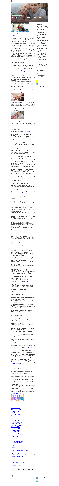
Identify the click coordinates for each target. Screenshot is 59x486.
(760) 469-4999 (13, 35)
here (24, 71)
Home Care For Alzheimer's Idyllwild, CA (16, 409)
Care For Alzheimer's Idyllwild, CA (15, 431)
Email (33, 469)
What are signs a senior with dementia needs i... (42, 72)
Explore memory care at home (15, 363)
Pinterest (29, 469)
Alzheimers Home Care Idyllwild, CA (15, 408)
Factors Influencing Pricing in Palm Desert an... (42, 41)
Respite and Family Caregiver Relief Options (42, 52)
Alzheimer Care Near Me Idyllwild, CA (15, 427)
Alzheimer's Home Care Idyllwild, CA (15, 415)
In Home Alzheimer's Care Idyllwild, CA (16, 428)
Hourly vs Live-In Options (40, 42)
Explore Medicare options (28, 347)
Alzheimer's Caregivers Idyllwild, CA (15, 418)
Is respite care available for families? (41, 75)
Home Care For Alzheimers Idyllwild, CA (16, 416)
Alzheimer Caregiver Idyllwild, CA (15, 424)
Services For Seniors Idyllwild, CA (15, 412)
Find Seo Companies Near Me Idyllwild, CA (16, 442)
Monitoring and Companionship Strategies (42, 45)
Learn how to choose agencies (20, 373)
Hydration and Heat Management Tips (41, 46)
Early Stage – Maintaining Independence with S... (42, 27)
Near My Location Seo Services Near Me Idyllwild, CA (17, 441)
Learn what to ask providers (28, 336)
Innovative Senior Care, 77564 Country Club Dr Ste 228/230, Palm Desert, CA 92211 (23, 326)
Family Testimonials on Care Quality (41, 51)
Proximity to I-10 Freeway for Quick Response (42, 61)
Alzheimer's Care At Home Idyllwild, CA (16, 411)
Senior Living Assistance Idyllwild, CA (15, 410)
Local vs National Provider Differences (41, 49)
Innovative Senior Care (39, 24)
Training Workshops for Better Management (42, 53)
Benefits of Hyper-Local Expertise (41, 50)
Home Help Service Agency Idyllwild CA (17, 15)
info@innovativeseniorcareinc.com (17, 405)
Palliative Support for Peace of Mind (41, 32)
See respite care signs (28, 377)
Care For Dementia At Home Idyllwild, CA (16, 420)
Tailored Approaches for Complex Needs (41, 56)
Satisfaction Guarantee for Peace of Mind (42, 64)
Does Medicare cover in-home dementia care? (42, 70)
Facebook (19, 469)
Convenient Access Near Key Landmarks (41, 60)
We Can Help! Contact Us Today (40, 76)
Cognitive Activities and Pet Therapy (41, 54)
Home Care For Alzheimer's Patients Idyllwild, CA (17, 423)
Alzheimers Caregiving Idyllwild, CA (15, 433)
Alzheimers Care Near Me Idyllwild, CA (16, 419)
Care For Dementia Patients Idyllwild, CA (16, 414)
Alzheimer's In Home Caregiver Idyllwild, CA (16, 422)
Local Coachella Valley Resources (41, 43)
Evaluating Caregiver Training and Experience (42, 48)
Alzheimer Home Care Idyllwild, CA (15, 435)
